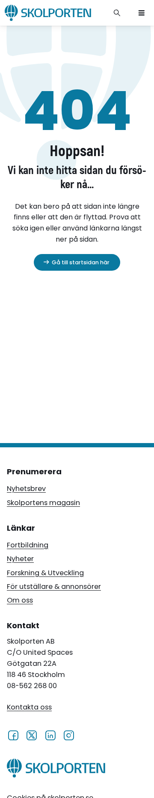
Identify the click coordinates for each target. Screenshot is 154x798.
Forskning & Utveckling (45, 573)
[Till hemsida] (56, 769)
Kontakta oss (29, 707)
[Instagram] (68, 735)
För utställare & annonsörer (54, 586)
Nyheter (20, 559)
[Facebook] (13, 735)
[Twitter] (31, 735)
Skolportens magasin (43, 503)
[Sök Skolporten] (117, 13)
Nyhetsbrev (26, 489)
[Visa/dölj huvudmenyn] (141, 13)
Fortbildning (27, 545)
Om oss (20, 600)
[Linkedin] (50, 735)
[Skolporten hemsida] (48, 13)
